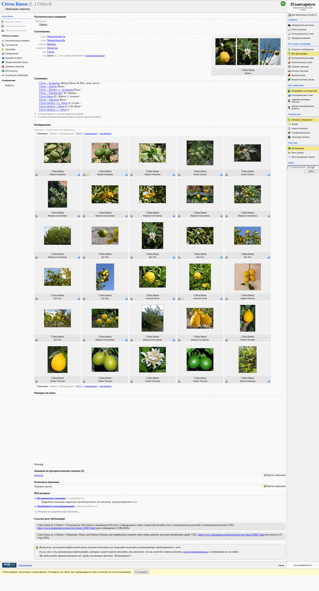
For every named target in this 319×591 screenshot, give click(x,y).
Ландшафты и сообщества (304, 91)
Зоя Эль (105, 257)
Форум (295, 124)
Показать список (43, 486)
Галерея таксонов (300, 67)
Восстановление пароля (303, 157)
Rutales (51, 44)
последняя (105, 133)
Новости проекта (300, 128)
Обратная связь (25, 565)
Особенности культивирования (55, 506)
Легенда (38, 464)
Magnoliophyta (56, 36)
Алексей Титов (152, 298)
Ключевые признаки (14, 66)
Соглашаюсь (141, 572)
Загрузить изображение (303, 49)
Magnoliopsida (56, 40)
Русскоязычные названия (17, 41)
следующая (90, 133)
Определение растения (303, 25)
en (283, 3)
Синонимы (10, 49)
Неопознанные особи (302, 62)
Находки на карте (13, 58)
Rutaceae (52, 47)
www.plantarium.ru (303, 565)
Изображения (11, 53)
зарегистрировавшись (195, 551)
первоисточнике (95, 55)
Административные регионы (301, 100)
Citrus (50, 51)
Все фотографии (300, 54)
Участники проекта (301, 137)
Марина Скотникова (57, 216)
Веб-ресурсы (11, 71)
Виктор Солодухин (200, 340)
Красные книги (298, 75)
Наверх (281, 565)
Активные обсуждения (302, 120)
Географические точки (302, 95)
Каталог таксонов (300, 71)
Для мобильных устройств (304, 15)
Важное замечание (276, 475)
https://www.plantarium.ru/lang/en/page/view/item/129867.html (231, 534)
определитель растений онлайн (302, 6)
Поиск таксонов (299, 29)
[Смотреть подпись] (36, 175)
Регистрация (298, 153)
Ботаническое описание (51, 498)
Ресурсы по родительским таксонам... (58, 511)
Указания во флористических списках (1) (59, 470)
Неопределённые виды (303, 58)
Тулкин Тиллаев (247, 340)
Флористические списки (16, 62)
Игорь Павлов (200, 174)
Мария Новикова (57, 174)
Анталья (38, 475)
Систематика (11, 45)
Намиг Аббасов (247, 298)
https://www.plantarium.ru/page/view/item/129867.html (66, 528)
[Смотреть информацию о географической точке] (78, 174)
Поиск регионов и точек (303, 34)
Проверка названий (301, 38)
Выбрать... (10, 85)
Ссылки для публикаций (16, 75)
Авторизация (298, 148)
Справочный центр (301, 133)
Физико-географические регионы (303, 107)
